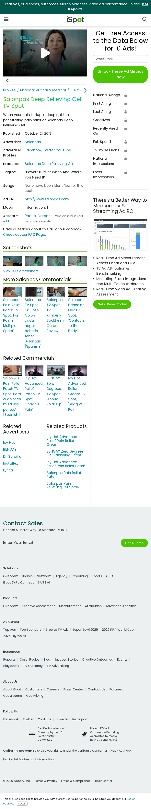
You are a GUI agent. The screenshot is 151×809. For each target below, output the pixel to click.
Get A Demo (134, 543)
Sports (97, 576)
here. (127, 751)
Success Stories (66, 659)
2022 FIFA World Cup (118, 629)
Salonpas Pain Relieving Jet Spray (63, 485)
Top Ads (9, 629)
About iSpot (12, 689)
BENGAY (10, 449)
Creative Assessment (38, 606)
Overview (10, 576)
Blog (46, 659)
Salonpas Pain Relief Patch (64, 474)
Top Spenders (30, 629)
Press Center (73, 689)
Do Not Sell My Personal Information (28, 759)
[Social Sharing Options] (7, 80)
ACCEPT (22, 803)
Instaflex (10, 463)
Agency (61, 576)
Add (6, 221)
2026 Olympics (14, 636)
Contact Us (96, 689)
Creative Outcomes (97, 659)
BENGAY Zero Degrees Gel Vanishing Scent (65, 453)
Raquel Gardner (38, 216)
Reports (9, 659)
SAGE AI (44, 582)
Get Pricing (34, 695)
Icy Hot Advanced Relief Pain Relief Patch (66, 464)
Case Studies (29, 659)
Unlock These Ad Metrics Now (120, 74)
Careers (53, 689)
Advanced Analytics (121, 606)
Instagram (80, 719)
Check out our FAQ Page (24, 234)
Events (122, 659)
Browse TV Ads (57, 629)
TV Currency (33, 666)
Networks (44, 576)
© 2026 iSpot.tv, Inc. (16, 781)
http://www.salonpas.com (47, 199)
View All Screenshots (21, 271)
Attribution (93, 606)
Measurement (70, 606)
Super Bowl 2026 (85, 629)
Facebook (33, 150)
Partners (116, 689)
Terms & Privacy (45, 781)
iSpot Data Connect (18, 582)
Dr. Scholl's (12, 456)
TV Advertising (58, 666)
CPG (109, 576)
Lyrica (8, 470)
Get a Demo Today (112, 304)
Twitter (49, 150)
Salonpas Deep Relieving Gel (49, 163)
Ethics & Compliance (76, 781)
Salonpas (33, 142)
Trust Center (103, 781)
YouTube (63, 150)
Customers (33, 689)
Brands (27, 576)
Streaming (80, 576)
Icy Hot (9, 442)
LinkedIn (62, 719)
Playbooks (11, 666)
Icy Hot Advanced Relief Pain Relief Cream (62, 440)
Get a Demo (12, 695)
